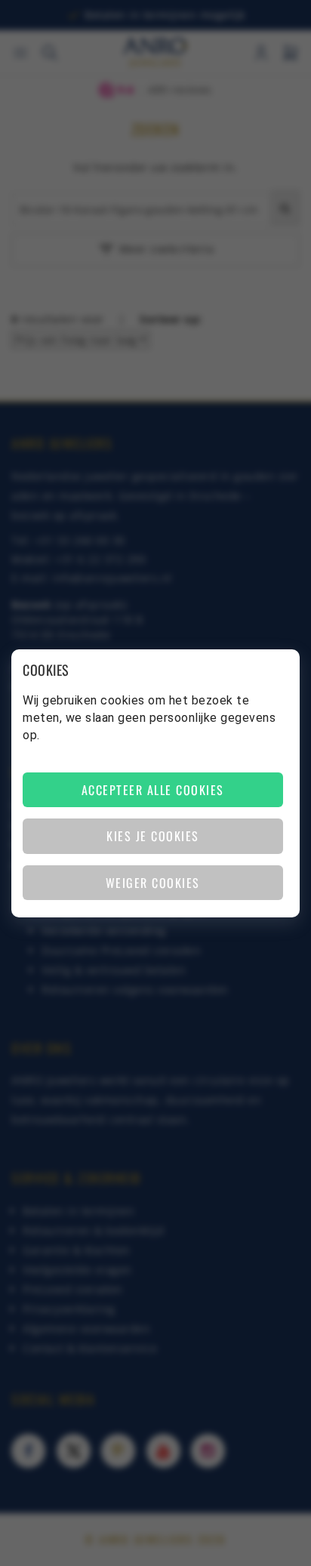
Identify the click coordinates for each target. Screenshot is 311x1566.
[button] (153, 789)
